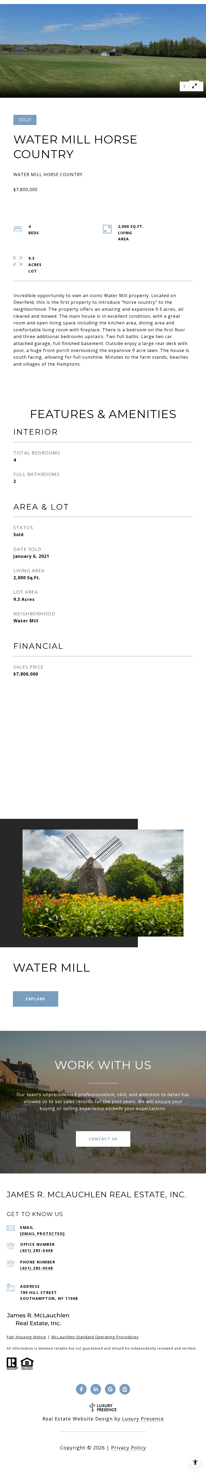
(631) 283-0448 (36, 1250)
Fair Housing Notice (26, 1336)
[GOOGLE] (110, 1389)
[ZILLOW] (124, 1389)
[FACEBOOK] (81, 1389)
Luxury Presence (143, 1418)
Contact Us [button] (103, 1138)
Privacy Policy (128, 1447)
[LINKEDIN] (95, 1389)
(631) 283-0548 (36, 1268)
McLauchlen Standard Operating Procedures (95, 1336)
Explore (35, 998)
